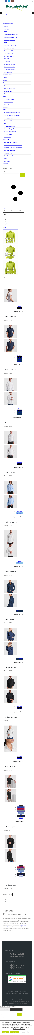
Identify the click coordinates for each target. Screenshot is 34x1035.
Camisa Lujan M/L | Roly (10, 620)
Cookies (15, 993)
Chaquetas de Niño (9, 67)
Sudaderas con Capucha (11, 142)
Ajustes (23, 1032)
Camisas (5, 31)
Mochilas (6, 29)
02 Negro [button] (19, 308)
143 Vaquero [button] (19, 611)
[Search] (19, 1014)
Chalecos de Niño (9, 51)
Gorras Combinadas (9, 88)
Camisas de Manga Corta (11, 34)
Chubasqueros (8, 72)
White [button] (21, 818)
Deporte (5, 80)
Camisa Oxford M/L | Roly (10, 572)
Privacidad (9, 993)
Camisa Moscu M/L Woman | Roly (10, 767)
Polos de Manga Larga (10, 131)
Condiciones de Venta (12, 991)
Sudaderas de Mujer (9, 150)
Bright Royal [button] (21, 807)
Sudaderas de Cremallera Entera (13, 145)
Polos (4, 123)
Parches (5, 107)
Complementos (7, 74)
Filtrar (22, 175)
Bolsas (6, 26)
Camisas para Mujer (9, 40)
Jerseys (5, 96)
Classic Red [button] (21, 809)
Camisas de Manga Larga (11, 37)
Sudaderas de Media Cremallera (13, 147)
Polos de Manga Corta (10, 129)
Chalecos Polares (9, 53)
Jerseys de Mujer (8, 102)
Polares (5, 109)
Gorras (6, 86)
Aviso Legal (23, 991)
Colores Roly (8, 304)
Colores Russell (8, 804)
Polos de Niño (7, 137)
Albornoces (7, 161)
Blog (20, 993)
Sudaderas (6, 139)
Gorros (5, 94)
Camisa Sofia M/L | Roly (10, 473)
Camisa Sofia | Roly (10, 316)
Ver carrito (5, 1009)
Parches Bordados (6, 1018)
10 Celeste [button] (19, 513)
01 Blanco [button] (19, 306)
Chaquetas (6, 58)
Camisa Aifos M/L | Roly (10, 423)
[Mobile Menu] (6, 14)
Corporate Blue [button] (21, 813)
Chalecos (5, 42)
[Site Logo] (17, 8)
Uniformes (6, 163)
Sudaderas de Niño (9, 153)
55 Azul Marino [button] (19, 360)
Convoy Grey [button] (21, 811)
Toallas (5, 158)
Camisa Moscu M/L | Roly (10, 717)
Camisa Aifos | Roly (10, 369)
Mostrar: (5, 894)
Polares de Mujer (8, 118)
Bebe (5, 77)
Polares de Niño (8, 121)
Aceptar (5, 1032)
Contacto (25, 993)
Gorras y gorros (7, 83)
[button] (3, 227)
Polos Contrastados (9, 126)
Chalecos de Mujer (9, 48)
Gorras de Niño (8, 91)
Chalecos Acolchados (10, 45)
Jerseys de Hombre (9, 99)
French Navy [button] (21, 816)
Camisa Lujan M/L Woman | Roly (10, 668)
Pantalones (6, 104)
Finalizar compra (16, 1009)
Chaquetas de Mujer (9, 64)
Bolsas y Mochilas (8, 23)
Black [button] (20, 806)
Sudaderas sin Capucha (10, 156)
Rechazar (14, 1032)
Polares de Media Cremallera (12, 115)
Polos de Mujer (8, 134)
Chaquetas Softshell (9, 69)
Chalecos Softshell (9, 56)
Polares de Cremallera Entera (12, 112)
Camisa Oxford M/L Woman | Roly (10, 522)
